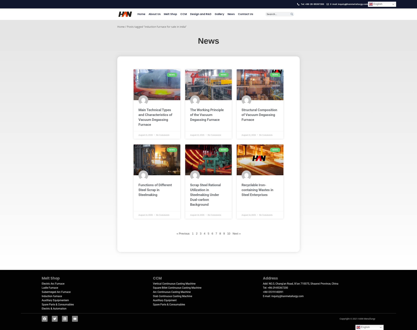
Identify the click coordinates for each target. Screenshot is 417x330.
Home (141, 14)
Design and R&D (200, 14)
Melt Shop (170, 14)
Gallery (219, 14)
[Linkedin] (65, 319)
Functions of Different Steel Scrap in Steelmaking (155, 190)
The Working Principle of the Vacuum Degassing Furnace (207, 115)
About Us (155, 14)
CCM (183, 14)
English (377, 4)
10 (228, 233)
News (231, 14)
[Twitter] (55, 319)
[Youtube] (75, 319)
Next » (237, 233)
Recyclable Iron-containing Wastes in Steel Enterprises (257, 190)
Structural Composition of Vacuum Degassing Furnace (259, 115)
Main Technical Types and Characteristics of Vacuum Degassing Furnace (155, 117)
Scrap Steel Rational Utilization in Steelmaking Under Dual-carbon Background (205, 195)
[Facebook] (45, 319)
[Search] (292, 14)
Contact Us (245, 14)
